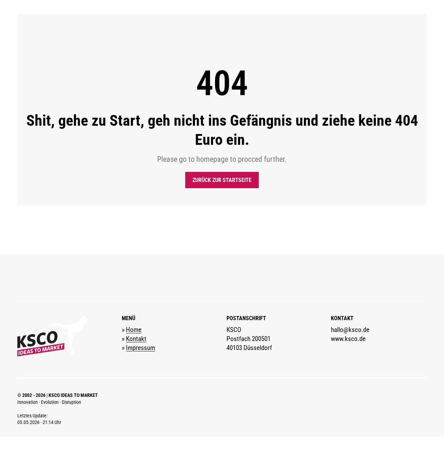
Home (134, 330)
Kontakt (136, 339)
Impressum (140, 348)
